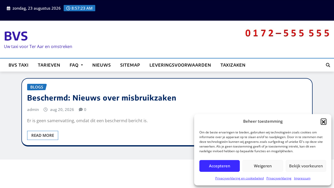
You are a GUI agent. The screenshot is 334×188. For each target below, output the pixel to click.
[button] (323, 121)
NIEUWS (101, 65)
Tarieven (49, 65)
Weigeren (263, 165)
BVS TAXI (18, 65)
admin (33, 109)
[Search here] (328, 65)
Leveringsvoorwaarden (180, 65)
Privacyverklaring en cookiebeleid (239, 178)
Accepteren (219, 165)
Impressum (302, 178)
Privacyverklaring (278, 178)
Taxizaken (233, 65)
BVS (16, 35)
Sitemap (130, 65)
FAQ (75, 65)
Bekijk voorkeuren (306, 165)
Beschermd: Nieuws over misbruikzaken (101, 97)
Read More (42, 135)
